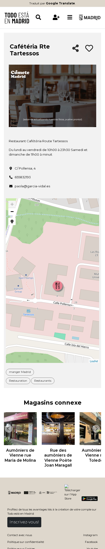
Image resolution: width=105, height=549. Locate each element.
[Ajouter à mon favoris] (89, 48)
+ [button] (12, 204)
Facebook (91, 542)
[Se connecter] (56, 17)
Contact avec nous (19, 535)
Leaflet (94, 361)
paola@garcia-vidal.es (32, 186)
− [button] (12, 212)
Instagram (90, 535)
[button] (12, 221)
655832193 (23, 177)
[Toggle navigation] (69, 17)
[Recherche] (42, 17)
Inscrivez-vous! (24, 522)
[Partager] (75, 48)
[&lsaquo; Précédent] (8, 429)
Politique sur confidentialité (25, 542)
